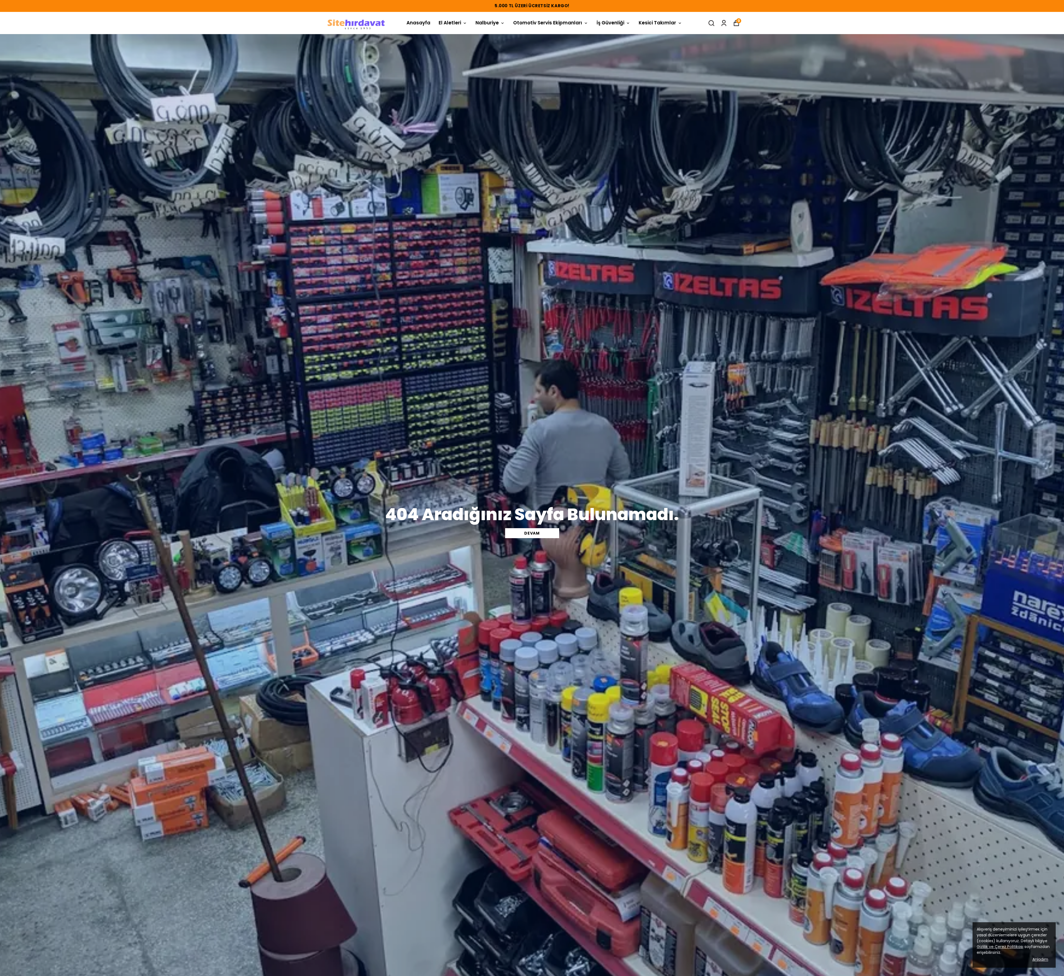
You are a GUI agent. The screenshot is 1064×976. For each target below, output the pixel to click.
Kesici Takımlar (657, 22)
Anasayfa (418, 22)
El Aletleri (450, 22)
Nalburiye (487, 22)
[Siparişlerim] (723, 23)
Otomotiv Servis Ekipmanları (547, 22)
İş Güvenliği (610, 22)
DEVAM (532, 533)
